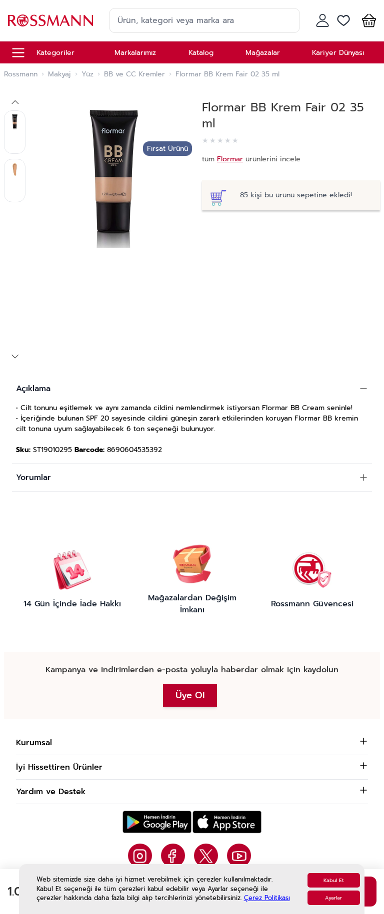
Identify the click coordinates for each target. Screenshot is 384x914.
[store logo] (50, 20)
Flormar (230, 159)
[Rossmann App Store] (227, 822)
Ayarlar (333, 898)
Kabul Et (334, 880)
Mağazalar (263, 52)
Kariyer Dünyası (338, 52)
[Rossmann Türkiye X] (206, 856)
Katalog (201, 52)
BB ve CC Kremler (134, 74)
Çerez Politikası (267, 898)
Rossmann (21, 74)
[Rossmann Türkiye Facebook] (173, 856)
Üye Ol (190, 695)
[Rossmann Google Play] (157, 822)
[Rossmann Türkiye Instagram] (140, 856)
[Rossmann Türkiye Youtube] (239, 856)
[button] (367, 20)
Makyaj (59, 74)
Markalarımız (135, 52)
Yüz (88, 74)
